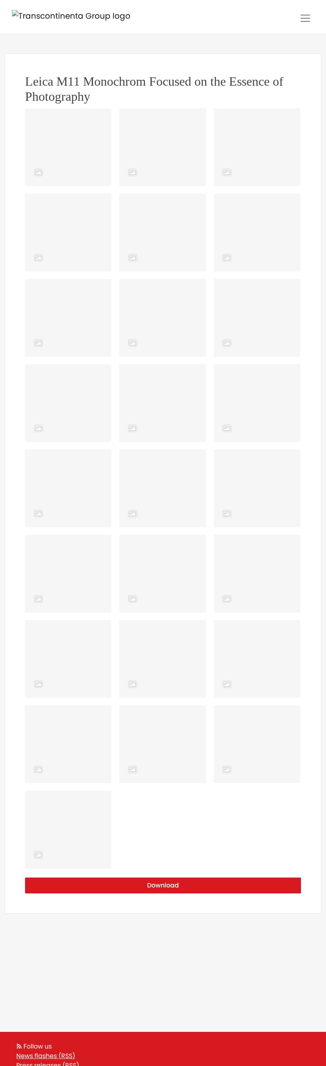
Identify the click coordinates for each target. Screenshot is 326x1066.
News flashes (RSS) (45, 1055)
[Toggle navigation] (305, 18)
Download (163, 885)
